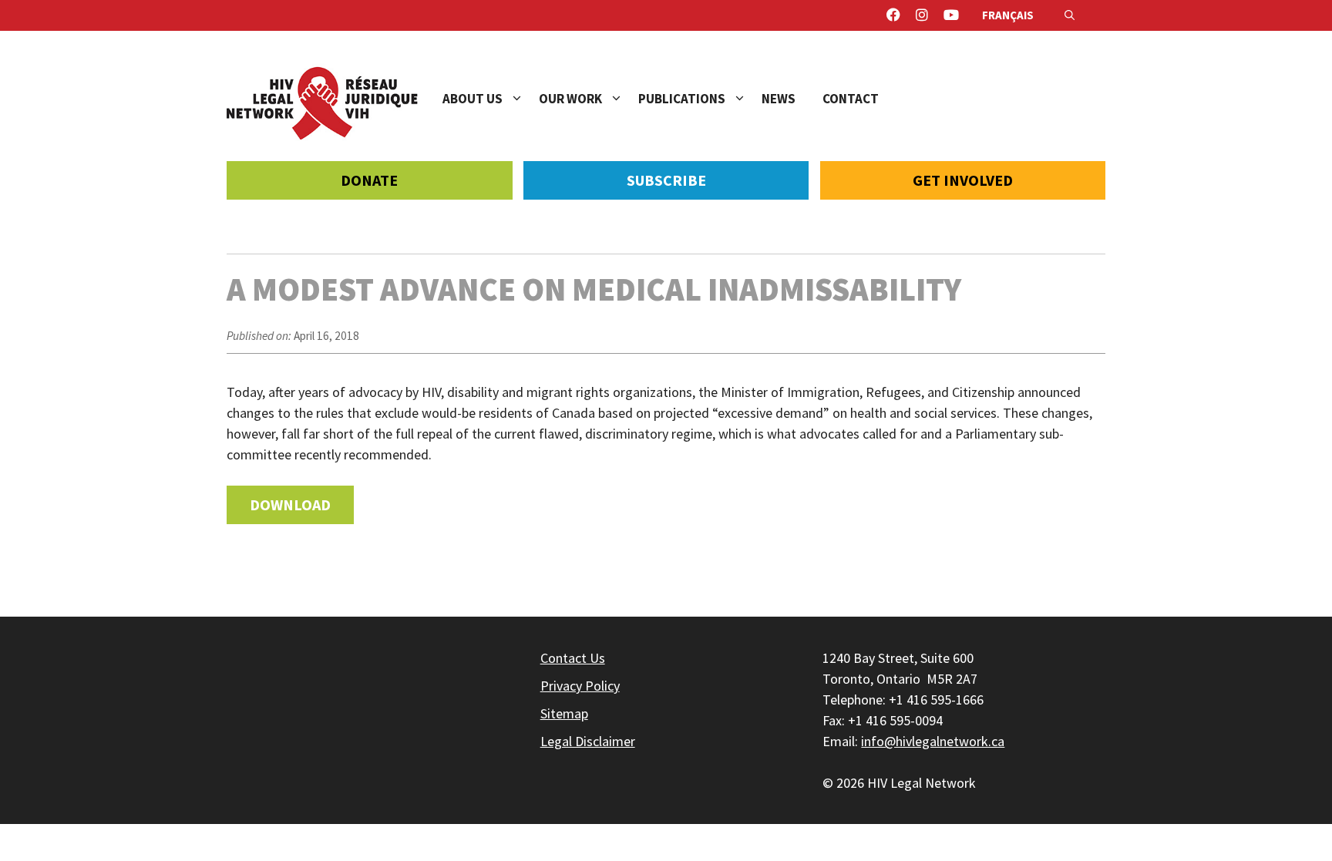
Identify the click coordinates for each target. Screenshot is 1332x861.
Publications (681, 98)
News (779, 98)
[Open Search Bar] (1069, 15)
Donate (369, 180)
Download (290, 504)
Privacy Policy (580, 686)
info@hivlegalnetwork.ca (932, 741)
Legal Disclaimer (587, 741)
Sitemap (564, 713)
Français (1008, 15)
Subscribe (666, 180)
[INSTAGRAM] (922, 15)
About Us (472, 98)
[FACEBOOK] (893, 15)
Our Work (570, 98)
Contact (850, 98)
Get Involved (963, 180)
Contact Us (572, 658)
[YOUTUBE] (951, 15)
